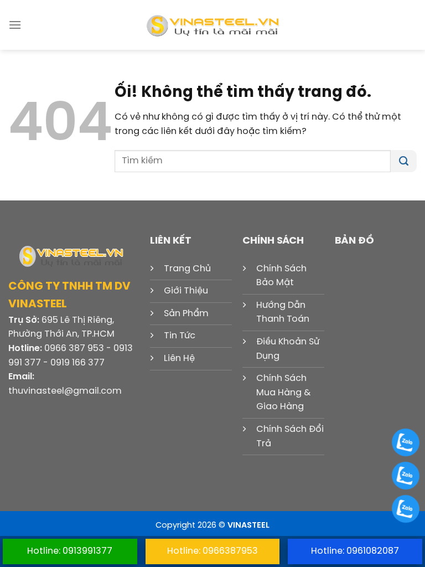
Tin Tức (179, 336)
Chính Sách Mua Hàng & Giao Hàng (283, 392)
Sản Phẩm (186, 313)
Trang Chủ (187, 269)
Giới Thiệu (186, 291)
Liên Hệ (179, 358)
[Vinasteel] (212, 25)
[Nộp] (404, 161)
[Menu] (15, 24)
